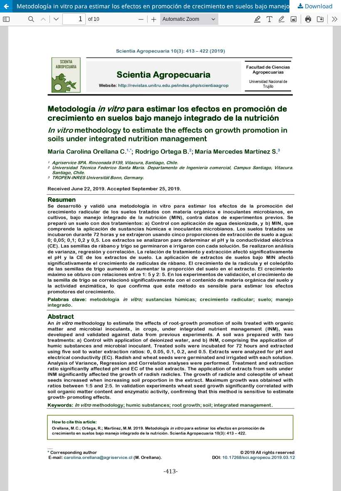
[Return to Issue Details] (6, 6)
